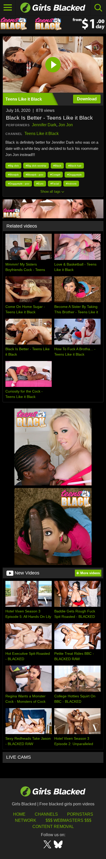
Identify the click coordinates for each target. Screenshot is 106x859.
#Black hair (74, 165)
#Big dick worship (36, 165)
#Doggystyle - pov (18, 183)
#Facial (54, 183)
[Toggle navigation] (7, 7)
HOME (19, 814)
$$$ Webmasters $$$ (68, 820)
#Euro (39, 183)
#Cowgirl (55, 174)
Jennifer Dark (44, 125)
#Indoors (71, 183)
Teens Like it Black (41, 133)
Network (25, 820)
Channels (46, 814)
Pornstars (80, 814)
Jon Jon (65, 125)
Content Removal (53, 826)
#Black (57, 165)
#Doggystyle (74, 174)
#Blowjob (13, 174)
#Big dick (13, 165)
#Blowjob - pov (34, 174)
